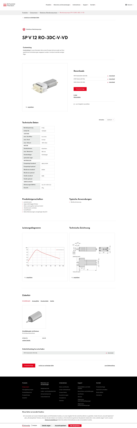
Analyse (35, 425)
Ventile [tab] (52, 301)
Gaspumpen (34, 12)
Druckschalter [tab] (44, 301)
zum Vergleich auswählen (83, 104)
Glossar (80, 396)
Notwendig (27, 425)
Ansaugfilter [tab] (35, 301)
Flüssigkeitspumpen (27, 389)
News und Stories (64, 387)
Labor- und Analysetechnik (48, 391)
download (112, 75)
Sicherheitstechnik (46, 394)
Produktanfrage (80, 89)
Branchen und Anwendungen (62, 4)
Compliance (62, 398)
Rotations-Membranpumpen (48, 12)
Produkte (48, 4)
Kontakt (92, 4)
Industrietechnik (45, 396)
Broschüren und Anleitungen (85, 391)
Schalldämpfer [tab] (26, 301)
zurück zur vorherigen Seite (31, 17)
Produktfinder (26, 395)
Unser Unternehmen (64, 389)
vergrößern (30, 107)
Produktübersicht (27, 392)
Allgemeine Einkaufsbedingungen (84, 404)
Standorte (99, 395)
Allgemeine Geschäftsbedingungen (84, 400)
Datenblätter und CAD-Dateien (84, 387)
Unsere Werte (63, 392)
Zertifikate (81, 394)
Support (85, 4)
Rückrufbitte (77, 97)
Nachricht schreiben (101, 389)
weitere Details (26, 340)
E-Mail (75, 95)
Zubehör (24, 398)
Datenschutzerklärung (51, 420)
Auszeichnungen (63, 395)
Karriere (61, 400)
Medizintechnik (45, 388)
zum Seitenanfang (110, 365)
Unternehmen (76, 4)
